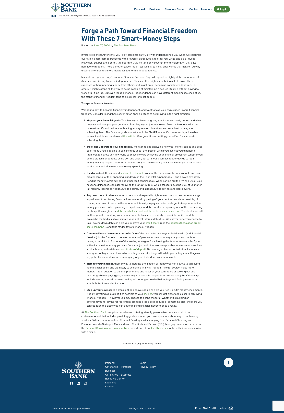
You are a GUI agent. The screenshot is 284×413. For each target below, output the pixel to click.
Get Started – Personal (118, 367)
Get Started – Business (118, 375)
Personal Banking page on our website (108, 328)
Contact (194, 9)
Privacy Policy (148, 367)
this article (129, 136)
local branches (159, 328)
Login (143, 363)
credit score (152, 223)
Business (154, 9)
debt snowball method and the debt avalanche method (148, 211)
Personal (139, 9)
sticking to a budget (131, 173)
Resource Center (175, 9)
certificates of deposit (133, 249)
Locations (207, 9)
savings (148, 294)
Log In (223, 9)
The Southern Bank (125, 45)
